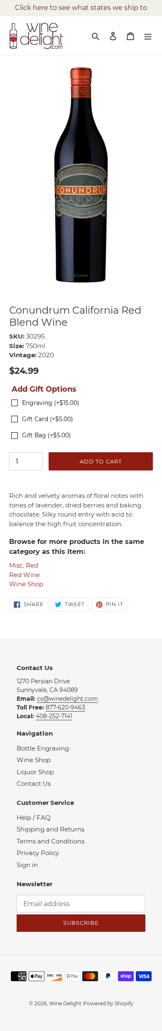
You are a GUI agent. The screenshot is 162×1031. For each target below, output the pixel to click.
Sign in (27, 865)
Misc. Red (23, 565)
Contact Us (34, 783)
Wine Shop (26, 584)
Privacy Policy (38, 853)
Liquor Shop (35, 772)
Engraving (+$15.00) (50, 403)
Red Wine (24, 575)
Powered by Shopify (108, 1003)
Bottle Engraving (43, 748)
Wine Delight (65, 1003)
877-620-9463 (65, 707)
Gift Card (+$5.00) (47, 419)
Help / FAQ (34, 817)
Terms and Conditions (50, 841)
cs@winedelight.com (67, 698)
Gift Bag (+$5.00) (46, 435)
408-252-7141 (54, 716)
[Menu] (148, 36)
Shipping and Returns (50, 829)
